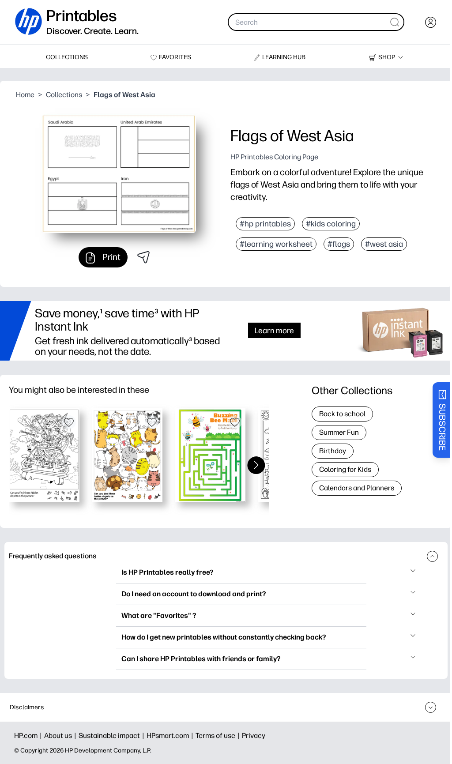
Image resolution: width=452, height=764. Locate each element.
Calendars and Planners (356, 488)
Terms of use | (219, 735)
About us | (61, 735)
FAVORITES (175, 57)
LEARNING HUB (283, 57)
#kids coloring (331, 224)
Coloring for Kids (345, 469)
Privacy (253, 735)
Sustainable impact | (113, 735)
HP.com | (29, 735)
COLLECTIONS (67, 57)
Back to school (342, 414)
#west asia (384, 244)
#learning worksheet (276, 244)
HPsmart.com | (171, 735)
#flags (339, 244)
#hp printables (265, 224)
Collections (64, 94)
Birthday (332, 451)
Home (25, 94)
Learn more (274, 330)
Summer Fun (339, 432)
